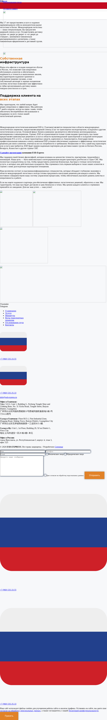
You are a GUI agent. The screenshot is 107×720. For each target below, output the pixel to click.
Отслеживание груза (14, 322)
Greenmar (59, 447)
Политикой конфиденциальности (84, 711)
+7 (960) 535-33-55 (8, 359)
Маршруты (10, 315)
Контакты (9, 325)
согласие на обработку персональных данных (20, 711)
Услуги (8, 313)
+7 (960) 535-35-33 (8, 393)
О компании (10, 311)
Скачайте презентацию (11, 153)
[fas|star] (13, 342)
